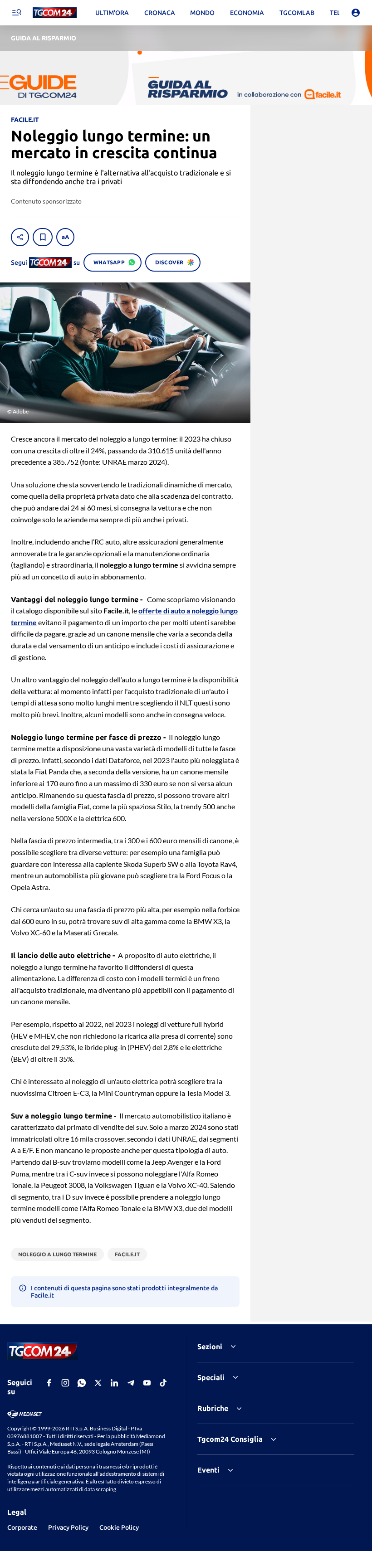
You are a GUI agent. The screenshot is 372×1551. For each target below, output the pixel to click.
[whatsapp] (81, 1382)
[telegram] (130, 1382)
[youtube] (147, 1382)
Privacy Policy (68, 1527)
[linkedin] (114, 1382)
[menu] (16, 12)
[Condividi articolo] (20, 237)
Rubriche (212, 1408)
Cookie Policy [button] (119, 1527)
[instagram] (65, 1382)
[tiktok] (163, 1382)
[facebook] (49, 1382)
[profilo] (355, 12)
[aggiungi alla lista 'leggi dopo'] (43, 237)
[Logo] (55, 13)
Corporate (22, 1527)
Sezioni (209, 1346)
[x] (98, 1382)
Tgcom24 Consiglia (230, 1439)
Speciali (211, 1377)
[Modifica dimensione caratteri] (65, 237)
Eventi (208, 1470)
